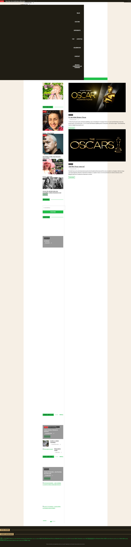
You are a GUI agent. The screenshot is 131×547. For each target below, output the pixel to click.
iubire (105, 538)
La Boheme (46, 240)
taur (16, 540)
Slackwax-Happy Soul (49, 349)
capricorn (34, 538)
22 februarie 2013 (72, 119)
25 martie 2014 (48, 324)
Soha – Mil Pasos (48, 268)
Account (129, 1)
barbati (28, 538)
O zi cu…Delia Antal (47, 176)
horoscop (91, 538)
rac (118, 538)
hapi (87, 538)
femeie (63, 538)
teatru (18, 540)
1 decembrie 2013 (48, 379)
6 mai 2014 (47, 270)
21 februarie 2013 (72, 168)
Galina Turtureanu (78, 538)
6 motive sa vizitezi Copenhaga (12, 4)
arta (13, 538)
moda (115, 538)
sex (8, 540)
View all (45, 194)
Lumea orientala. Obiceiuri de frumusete (14, 2)
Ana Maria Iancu (8, 538)
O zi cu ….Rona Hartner (48, 133)
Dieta (54, 538)
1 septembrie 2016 (24, 4)
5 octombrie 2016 (27, 2)
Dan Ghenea (45, 538)
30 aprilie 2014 (48, 297)
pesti (117, 538)
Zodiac (25, 540)
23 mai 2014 (47, 242)
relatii (123, 538)
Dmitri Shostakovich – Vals (50, 377)
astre (15, 538)
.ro (1, 538)
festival (66, 538)
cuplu (40, 538)
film (69, 538)
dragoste (57, 538)
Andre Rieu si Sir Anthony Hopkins (52, 322)
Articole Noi (46, 468)
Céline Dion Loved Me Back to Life (52, 295)
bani (25, 538)
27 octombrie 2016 (31, 1)
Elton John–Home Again (49, 404)
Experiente (71, 114)
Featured (44, 111)
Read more (71, 128)
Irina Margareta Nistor (99, 538)
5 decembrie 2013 (48, 351)
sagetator (126, 538)
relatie (120, 538)
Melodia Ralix (46, 265)
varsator (20, 540)
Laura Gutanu (109, 538)
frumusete (72, 538)
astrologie (22, 538)
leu (113, 538)
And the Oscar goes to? (77, 166)
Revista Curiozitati (46, 113)
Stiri (43, 137)
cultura (37, 538)
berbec (31, 538)
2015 (3, 538)
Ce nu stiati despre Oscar (77, 117)
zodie (29, 540)
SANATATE (3, 540)
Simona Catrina (12, 540)
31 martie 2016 (48, 475)
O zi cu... (44, 160)
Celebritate (45, 178)
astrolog (18, 538)
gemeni (84, 538)
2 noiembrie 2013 (48, 406)
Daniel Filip (50, 538)
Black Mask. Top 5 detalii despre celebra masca (15, 1)
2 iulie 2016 (57, 452)
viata (23, 540)
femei (61, 538)
